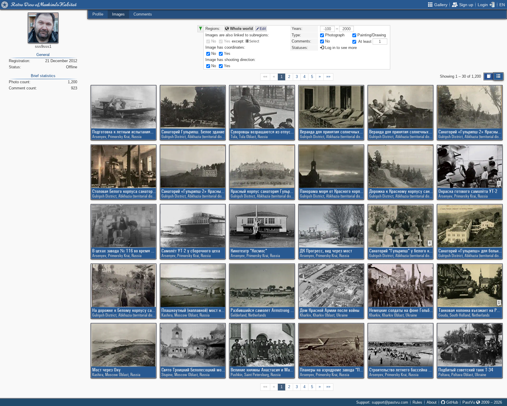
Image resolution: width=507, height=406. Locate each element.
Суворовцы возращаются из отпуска (262, 132)
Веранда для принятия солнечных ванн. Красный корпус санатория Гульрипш (332, 132)
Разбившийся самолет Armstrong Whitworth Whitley (262, 310)
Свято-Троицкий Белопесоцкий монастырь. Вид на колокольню (193, 370)
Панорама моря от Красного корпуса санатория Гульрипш (332, 191)
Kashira (167, 315)
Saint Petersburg (256, 374)
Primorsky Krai (119, 136)
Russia (136, 136)
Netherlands (257, 315)
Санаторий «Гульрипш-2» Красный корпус (470, 132)
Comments (142, 14)
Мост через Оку (106, 370)
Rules (417, 402)
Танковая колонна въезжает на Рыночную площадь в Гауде (470, 310)
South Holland (459, 315)
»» (328, 76)
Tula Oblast (247, 136)
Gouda (443, 315)
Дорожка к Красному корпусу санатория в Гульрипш (401, 191)
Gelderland (238, 315)
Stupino (167, 374)
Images (118, 14)
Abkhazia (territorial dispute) (208, 136)
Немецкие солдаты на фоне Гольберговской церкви (401, 310)
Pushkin (236, 374)
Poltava (443, 374)
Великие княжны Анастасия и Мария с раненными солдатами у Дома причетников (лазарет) (262, 370)
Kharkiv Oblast (323, 315)
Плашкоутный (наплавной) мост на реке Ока (193, 310)
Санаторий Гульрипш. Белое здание (192, 132)
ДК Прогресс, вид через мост (326, 251)
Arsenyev (99, 136)
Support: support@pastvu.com (382, 402)
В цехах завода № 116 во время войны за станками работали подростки (124, 251)
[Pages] (488, 76)
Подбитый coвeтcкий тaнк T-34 (465, 370)
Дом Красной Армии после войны (329, 310)
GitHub (451, 402)
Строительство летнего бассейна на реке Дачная (401, 370)
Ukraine (342, 315)
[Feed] (498, 76)
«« (265, 76)
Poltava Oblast (462, 374)
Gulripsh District (173, 136)
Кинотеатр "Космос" (249, 251)
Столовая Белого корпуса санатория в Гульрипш (124, 191)
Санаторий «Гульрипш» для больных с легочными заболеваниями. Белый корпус (470, 251)
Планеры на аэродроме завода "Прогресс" (332, 370)
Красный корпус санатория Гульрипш (262, 191)
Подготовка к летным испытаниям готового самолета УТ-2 (124, 132)
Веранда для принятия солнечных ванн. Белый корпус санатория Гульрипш (401, 132)
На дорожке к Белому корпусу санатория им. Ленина (124, 310)
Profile (97, 14)
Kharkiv (305, 315)
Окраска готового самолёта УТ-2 (467, 191)
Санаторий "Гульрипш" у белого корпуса (401, 251)
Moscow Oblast (186, 315)
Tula (234, 136)
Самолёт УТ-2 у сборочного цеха (190, 251)
